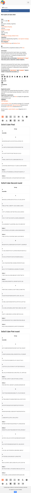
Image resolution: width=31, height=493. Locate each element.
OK (15, 491)
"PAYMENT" (21, 70)
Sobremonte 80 (4, 29)
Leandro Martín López (6, 103)
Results (6, 7)
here (23, 47)
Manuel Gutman (16, 105)
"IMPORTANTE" (20, 58)
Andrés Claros (9, 106)
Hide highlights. (4, 101)
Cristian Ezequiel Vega (6, 43)
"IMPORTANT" (13, 70)
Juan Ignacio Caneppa (6, 35)
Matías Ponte (15, 35)
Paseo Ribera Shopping (6, 26)
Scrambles (6, 10)
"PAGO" (27, 58)
